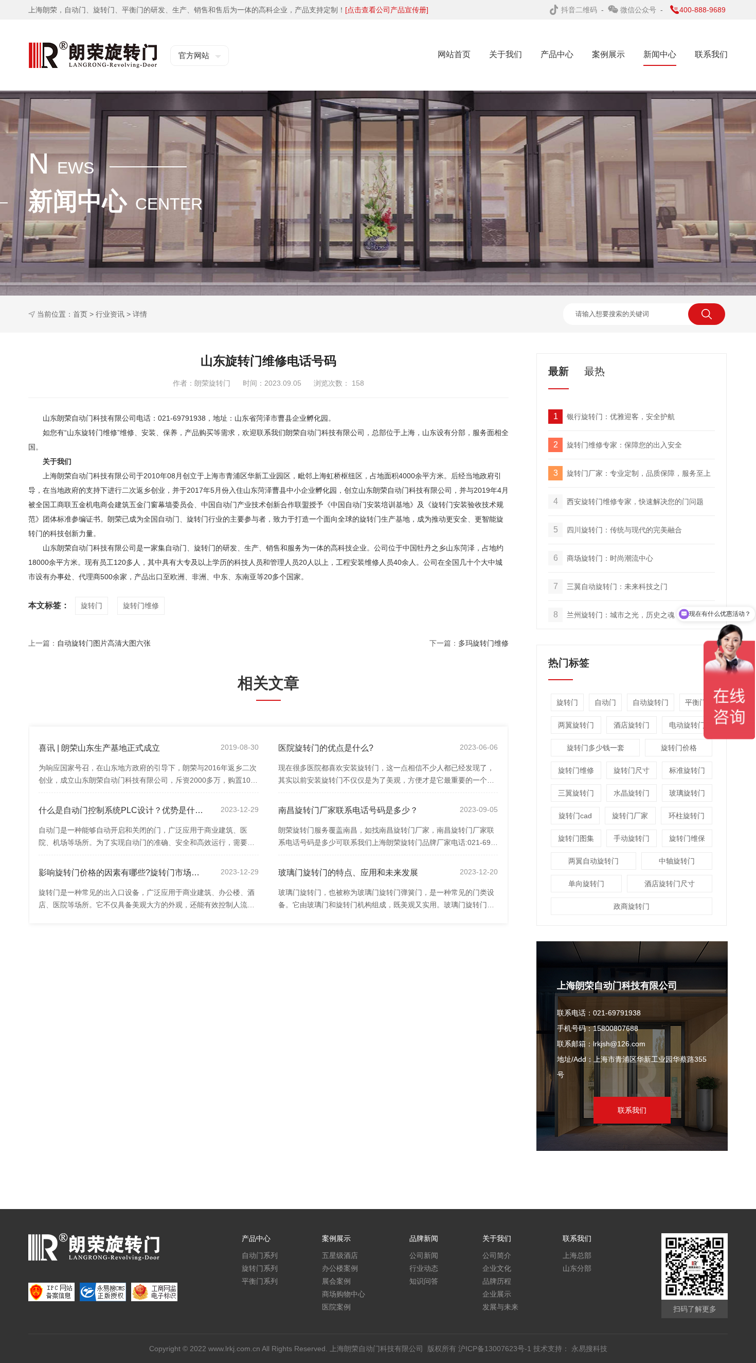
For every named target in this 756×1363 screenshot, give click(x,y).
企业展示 (496, 1294)
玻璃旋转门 (687, 793)
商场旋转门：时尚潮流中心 (603, 558)
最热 (594, 371)
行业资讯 (110, 314)
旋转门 (91, 605)
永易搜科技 (589, 1348)
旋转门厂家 (630, 816)
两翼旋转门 (576, 725)
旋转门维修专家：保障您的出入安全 (617, 444)
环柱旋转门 (687, 816)
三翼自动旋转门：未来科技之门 (610, 586)
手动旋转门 (632, 838)
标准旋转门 (687, 770)
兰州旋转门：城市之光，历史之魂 (614, 614)
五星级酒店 (340, 1255)
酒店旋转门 (632, 725)
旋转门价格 (679, 748)
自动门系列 (260, 1255)
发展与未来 (500, 1307)
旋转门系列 (260, 1268)
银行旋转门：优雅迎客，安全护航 (614, 416)
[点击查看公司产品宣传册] (386, 10)
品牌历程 (496, 1281)
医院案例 (336, 1307)
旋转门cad (575, 816)
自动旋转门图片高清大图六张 (104, 643)
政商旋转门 (632, 906)
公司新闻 (423, 1255)
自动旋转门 (651, 702)
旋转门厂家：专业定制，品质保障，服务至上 (632, 473)
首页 (80, 314)
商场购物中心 (343, 1294)
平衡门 (696, 702)
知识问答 (423, 1281)
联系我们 (632, 1110)
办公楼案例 (340, 1268)
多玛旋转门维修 (483, 643)
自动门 (605, 702)
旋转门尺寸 (632, 770)
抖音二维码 (580, 10)
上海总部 (577, 1255)
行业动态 (423, 1268)
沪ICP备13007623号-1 (495, 1348)
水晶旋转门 (632, 793)
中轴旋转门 (677, 861)
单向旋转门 (586, 883)
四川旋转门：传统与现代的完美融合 (617, 529)
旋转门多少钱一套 (595, 748)
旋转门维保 (687, 838)
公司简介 (496, 1255)
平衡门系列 (260, 1281)
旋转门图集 (576, 838)
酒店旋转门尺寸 (669, 883)
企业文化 (496, 1268)
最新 (558, 371)
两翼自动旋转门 (593, 861)
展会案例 (336, 1281)
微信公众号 (639, 10)
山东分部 (577, 1268)
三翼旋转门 (576, 793)
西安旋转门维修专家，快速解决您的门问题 (628, 501)
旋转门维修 (141, 605)
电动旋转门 (687, 725)
